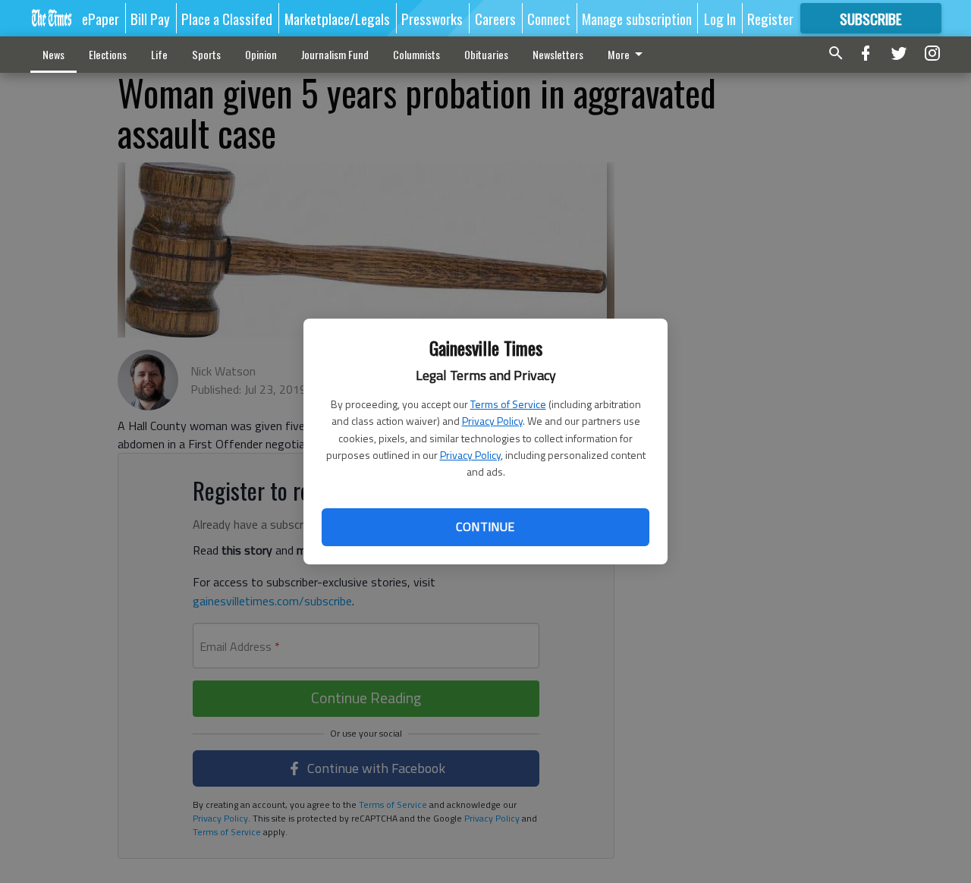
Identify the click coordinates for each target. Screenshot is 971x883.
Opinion (261, 54)
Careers (495, 18)
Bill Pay (150, 18)
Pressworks (432, 18)
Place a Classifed (226, 18)
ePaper (100, 18)
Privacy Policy (492, 421)
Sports (206, 54)
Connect (548, 18)
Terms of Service (508, 404)
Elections (108, 54)
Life (159, 54)
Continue (485, 526)
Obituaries (486, 54)
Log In (720, 18)
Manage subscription (637, 18)
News (53, 54)
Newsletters (558, 54)
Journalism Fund (335, 54)
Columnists (416, 54)
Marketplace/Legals (337, 18)
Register (770, 18)
